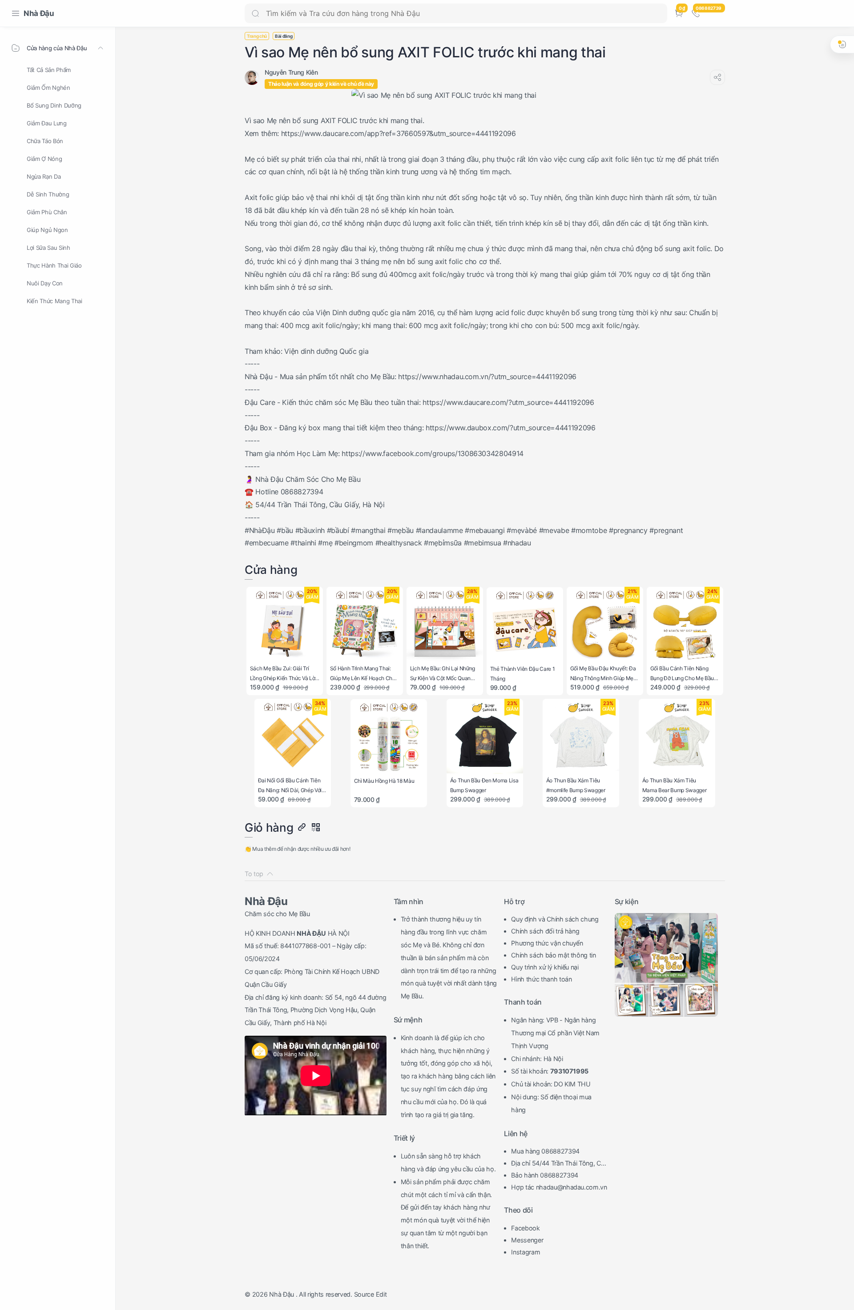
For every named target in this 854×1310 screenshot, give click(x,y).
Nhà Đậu (39, 13)
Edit (381, 1294)
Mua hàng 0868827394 (545, 1151)
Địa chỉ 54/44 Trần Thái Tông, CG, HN (559, 1164)
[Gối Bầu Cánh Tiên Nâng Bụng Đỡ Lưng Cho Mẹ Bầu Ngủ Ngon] (685, 625)
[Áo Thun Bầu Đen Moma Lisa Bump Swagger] (485, 737)
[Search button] (255, 13)
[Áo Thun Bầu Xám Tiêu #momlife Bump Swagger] (581, 737)
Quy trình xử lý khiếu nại (545, 967)
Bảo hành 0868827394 (544, 1175)
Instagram (525, 1252)
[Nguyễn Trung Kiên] (291, 72)
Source (364, 1294)
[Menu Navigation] (15, 13)
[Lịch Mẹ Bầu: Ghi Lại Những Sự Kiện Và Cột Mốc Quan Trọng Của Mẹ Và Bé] (445, 625)
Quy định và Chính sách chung (555, 919)
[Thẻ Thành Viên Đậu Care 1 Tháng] (525, 625)
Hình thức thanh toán (541, 979)
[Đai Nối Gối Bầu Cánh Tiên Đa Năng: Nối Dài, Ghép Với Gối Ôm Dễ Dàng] (292, 737)
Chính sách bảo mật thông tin (553, 955)
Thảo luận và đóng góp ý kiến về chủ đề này (321, 83)
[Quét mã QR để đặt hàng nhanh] (315, 828)
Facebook (525, 1228)
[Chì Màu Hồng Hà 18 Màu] (388, 737)
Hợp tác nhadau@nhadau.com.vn (559, 1187)
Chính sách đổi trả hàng (545, 931)
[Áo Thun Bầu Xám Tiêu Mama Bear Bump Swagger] (677, 737)
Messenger (527, 1240)
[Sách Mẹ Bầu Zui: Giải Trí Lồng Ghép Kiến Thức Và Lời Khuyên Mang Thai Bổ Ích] (284, 625)
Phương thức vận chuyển (547, 943)
